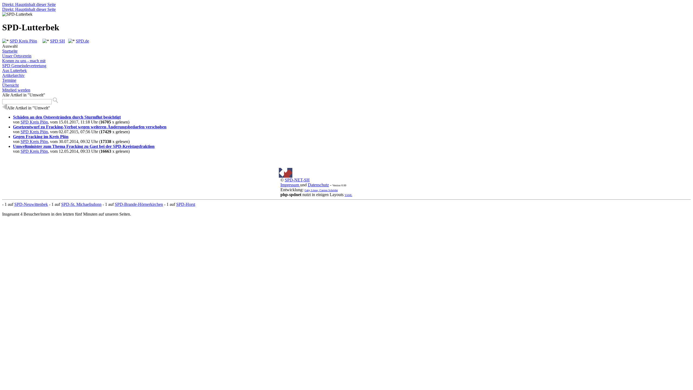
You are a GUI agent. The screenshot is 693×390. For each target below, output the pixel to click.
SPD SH (57, 41)
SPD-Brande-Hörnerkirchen (139, 204)
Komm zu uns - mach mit (23, 60)
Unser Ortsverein (16, 56)
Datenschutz (318, 185)
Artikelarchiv (13, 75)
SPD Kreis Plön (23, 41)
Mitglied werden (16, 90)
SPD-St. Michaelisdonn (81, 204)
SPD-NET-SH (297, 180)
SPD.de (82, 41)
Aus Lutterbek (14, 70)
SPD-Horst (185, 204)
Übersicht (10, 85)
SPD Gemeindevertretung (24, 65)
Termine (9, 80)
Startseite (10, 51)
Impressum (290, 185)
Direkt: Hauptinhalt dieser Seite (29, 4)
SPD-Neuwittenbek (31, 204)
